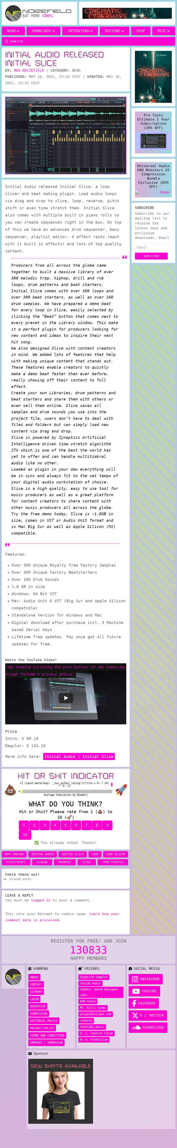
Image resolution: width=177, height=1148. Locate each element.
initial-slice (72, 854)
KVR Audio (88, 1001)
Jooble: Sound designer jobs (99, 992)
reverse (65, 862)
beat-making (14, 854)
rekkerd (86, 1020)
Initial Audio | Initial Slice (78, 756)
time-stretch (112, 862)
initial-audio (42, 854)
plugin (42, 862)
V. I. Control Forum (96, 1033)
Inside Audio (90, 983)
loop (95, 854)
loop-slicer (115, 854)
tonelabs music (92, 1027)
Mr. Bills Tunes (93, 1007)
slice (86, 862)
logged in (41, 900)
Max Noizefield (29, 70)
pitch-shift (15, 862)
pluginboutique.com (95, 1014)
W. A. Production (94, 1039)
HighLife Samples (94, 977)
